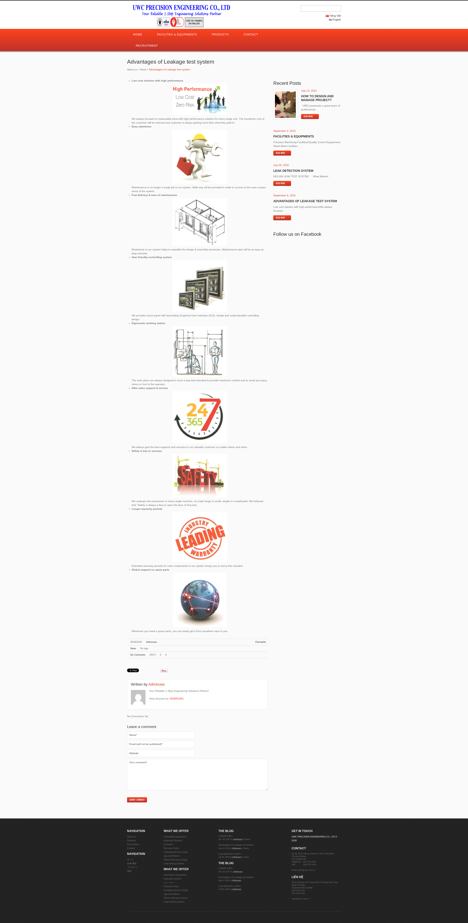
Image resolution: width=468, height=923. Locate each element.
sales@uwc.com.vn (306, 870)
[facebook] (298, 35)
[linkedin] (303, 35)
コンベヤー (169, 882)
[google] (293, 35)
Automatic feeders (173, 878)
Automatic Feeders (173, 840)
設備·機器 (132, 863)
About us (132, 69)
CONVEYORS (225, 836)
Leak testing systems (174, 863)
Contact (251, 34)
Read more (308, 116)
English (336, 19)
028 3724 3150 (309, 864)
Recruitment (147, 45)
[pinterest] (300, 35)
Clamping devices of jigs (176, 852)
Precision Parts (171, 848)
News (143, 69)
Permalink (260, 642)
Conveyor (168, 844)
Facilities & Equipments (177, 34)
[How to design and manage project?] (285, 104)
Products (220, 34)
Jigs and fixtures (172, 856)
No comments (138, 654)
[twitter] (295, 35)
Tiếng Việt (335, 15)
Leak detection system (293, 171)
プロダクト (132, 867)
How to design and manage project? (317, 98)
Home (137, 34)
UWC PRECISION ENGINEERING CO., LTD (313, 836)
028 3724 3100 (309, 862)
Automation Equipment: (175, 836)
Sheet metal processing (175, 859)
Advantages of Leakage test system (305, 201)
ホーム (130, 859)
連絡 (129, 871)
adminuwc (151, 642)
